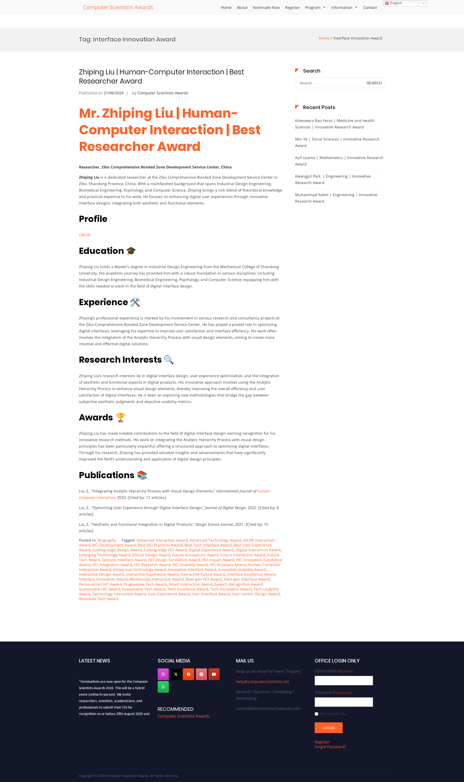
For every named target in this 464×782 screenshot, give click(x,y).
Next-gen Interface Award (247, 579)
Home (226, 7)
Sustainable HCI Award (99, 589)
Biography (107, 540)
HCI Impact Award (218, 559)
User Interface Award (211, 593)
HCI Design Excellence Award (174, 559)
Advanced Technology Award (215, 540)
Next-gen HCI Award (204, 579)
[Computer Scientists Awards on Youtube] (214, 674)
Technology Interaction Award (119, 593)
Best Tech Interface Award (208, 544)
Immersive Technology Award (139, 569)
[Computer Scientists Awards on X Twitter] (176, 674)
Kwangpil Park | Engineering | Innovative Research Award (333, 179)
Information (342, 7)
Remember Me (333, 713)
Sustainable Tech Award (143, 589)
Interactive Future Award (202, 574)
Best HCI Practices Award (160, 544)
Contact (370, 7)
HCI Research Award (152, 564)
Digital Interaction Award (258, 549)
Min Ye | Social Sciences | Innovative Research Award (337, 142)
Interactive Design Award (101, 574)
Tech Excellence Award (187, 589)
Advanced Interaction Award (162, 540)
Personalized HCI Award (100, 584)
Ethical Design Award (151, 554)
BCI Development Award (114, 544)
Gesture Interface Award (124, 559)
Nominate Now (266, 7)
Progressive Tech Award (145, 584)
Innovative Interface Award (192, 569)
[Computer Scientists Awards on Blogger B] (188, 674)
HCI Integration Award (112, 564)
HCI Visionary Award (228, 564)
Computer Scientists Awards (118, 7)
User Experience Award (169, 593)
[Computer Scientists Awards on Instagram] (163, 674)
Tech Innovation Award (231, 589)
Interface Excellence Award (251, 574)
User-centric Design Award (256, 593)
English (395, 3)
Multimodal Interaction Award (157, 579)
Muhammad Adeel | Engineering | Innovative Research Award (336, 198)
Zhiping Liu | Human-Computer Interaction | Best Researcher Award (161, 76)
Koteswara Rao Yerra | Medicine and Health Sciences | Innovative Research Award (334, 123)
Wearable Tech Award (98, 598)
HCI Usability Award (190, 564)
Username (334, 671)
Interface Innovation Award (103, 579)
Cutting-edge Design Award (117, 549)
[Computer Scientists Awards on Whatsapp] (163, 687)
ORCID (84, 234)
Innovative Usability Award (242, 569)
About (242, 7)
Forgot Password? (330, 746)
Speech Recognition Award (239, 584)
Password (333, 692)
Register (292, 7)
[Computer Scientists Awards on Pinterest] (201, 674)
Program (313, 7)
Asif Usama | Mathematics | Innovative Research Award (339, 161)
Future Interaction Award (243, 554)
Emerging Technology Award (104, 554)
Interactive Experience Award (152, 574)
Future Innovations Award (195, 554)
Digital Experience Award (211, 549)
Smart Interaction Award (191, 584)
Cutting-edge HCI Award (165, 549)
